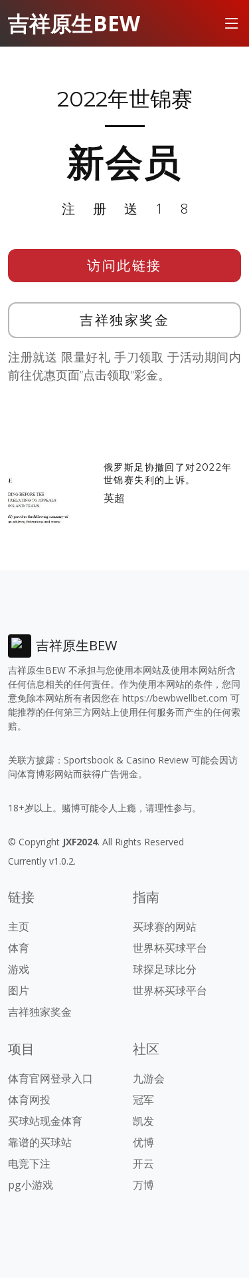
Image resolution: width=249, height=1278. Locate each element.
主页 (18, 926)
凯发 (143, 1121)
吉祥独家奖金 (124, 320)
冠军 (143, 1099)
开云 (143, 1163)
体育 (18, 948)
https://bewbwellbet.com (175, 698)
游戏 (18, 969)
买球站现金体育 (45, 1121)
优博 (143, 1142)
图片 (18, 990)
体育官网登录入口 (50, 1078)
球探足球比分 (165, 969)
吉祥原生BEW (74, 23)
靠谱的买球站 (40, 1142)
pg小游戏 (30, 1184)
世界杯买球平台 (170, 948)
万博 (143, 1184)
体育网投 (29, 1099)
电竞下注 (29, 1163)
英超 (114, 498)
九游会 (149, 1078)
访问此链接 (124, 265)
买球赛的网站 (165, 926)
